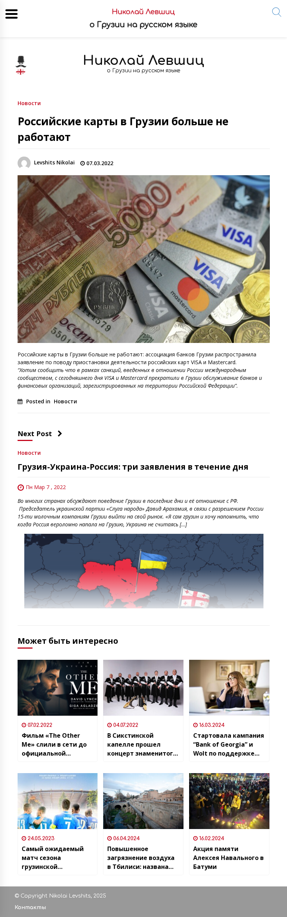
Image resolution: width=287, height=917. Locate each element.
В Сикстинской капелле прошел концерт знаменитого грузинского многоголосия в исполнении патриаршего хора (142, 744)
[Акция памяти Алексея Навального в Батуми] (229, 801)
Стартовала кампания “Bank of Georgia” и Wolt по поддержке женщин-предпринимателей (228, 744)
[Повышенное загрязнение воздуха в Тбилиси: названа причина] (143, 801)
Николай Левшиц (143, 60)
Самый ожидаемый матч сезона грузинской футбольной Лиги (53, 858)
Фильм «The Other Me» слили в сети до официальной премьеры (54, 744)
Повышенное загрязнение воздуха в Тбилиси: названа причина (141, 858)
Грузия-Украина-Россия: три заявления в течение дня (133, 466)
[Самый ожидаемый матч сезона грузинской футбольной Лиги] (58, 801)
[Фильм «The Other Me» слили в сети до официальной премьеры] (58, 688)
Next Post (35, 433)
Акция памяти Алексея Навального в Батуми (228, 858)
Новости (29, 103)
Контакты (30, 907)
